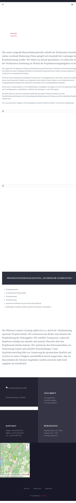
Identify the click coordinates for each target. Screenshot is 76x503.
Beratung (20, 10)
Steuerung (32, 10)
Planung (43, 10)
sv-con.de (43, 495)
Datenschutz (37, 488)
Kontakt (65, 10)
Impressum (48, 488)
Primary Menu (72, 4)
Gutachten (54, 10)
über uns (26, 488)
